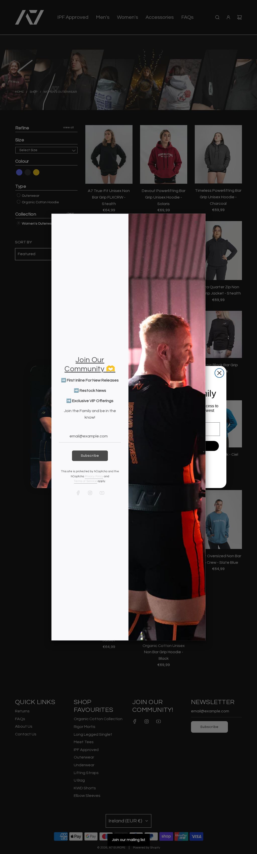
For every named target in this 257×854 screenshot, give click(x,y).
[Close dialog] (219, 372)
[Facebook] (78, 492)
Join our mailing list (128, 839)
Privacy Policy (94, 476)
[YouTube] (101, 492)
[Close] (196, 222)
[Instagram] (89, 492)
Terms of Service (85, 481)
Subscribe (90, 455)
